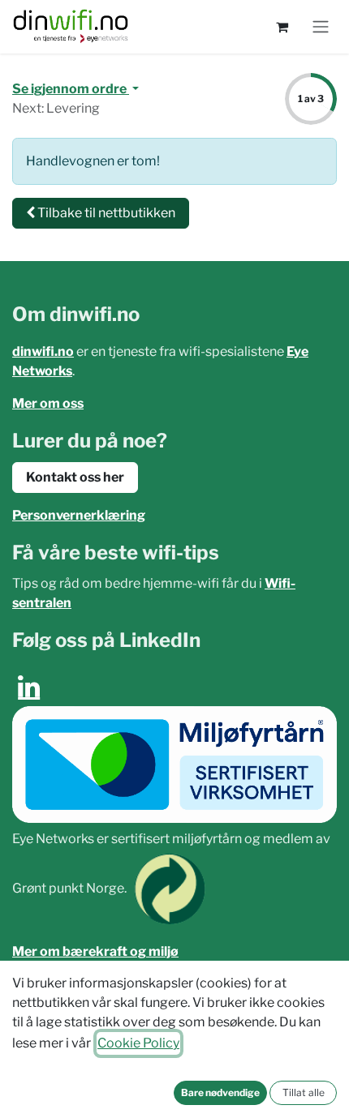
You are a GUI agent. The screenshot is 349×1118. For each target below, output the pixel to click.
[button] (220, 1093)
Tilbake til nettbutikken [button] (105, 213)
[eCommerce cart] (281, 27)
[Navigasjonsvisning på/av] (320, 27)
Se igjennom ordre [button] (70, 88)
